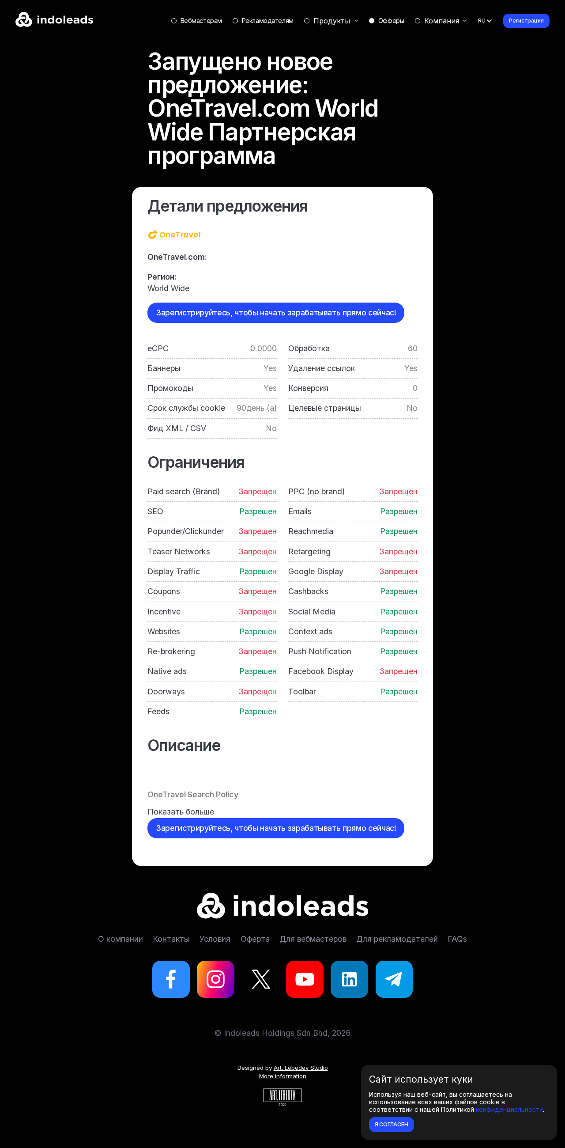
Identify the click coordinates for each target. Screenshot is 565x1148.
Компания (441, 20)
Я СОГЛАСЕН (391, 1124)
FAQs (457, 938)
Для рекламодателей (397, 938)
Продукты (331, 20)
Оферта (255, 938)
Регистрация (526, 20)
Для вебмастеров (313, 938)
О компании (120, 938)
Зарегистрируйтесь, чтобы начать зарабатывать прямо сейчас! (276, 312)
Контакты (171, 938)
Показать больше (180, 811)
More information (282, 1076)
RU (482, 20)
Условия (215, 938)
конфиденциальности (509, 1109)
